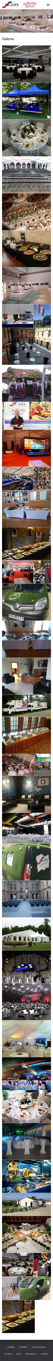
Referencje (30, 1354)
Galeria (8, 1354)
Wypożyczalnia (39, 1347)
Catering (23, 1347)
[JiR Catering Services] (20, 4)
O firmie (10, 1347)
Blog (18, 1354)
